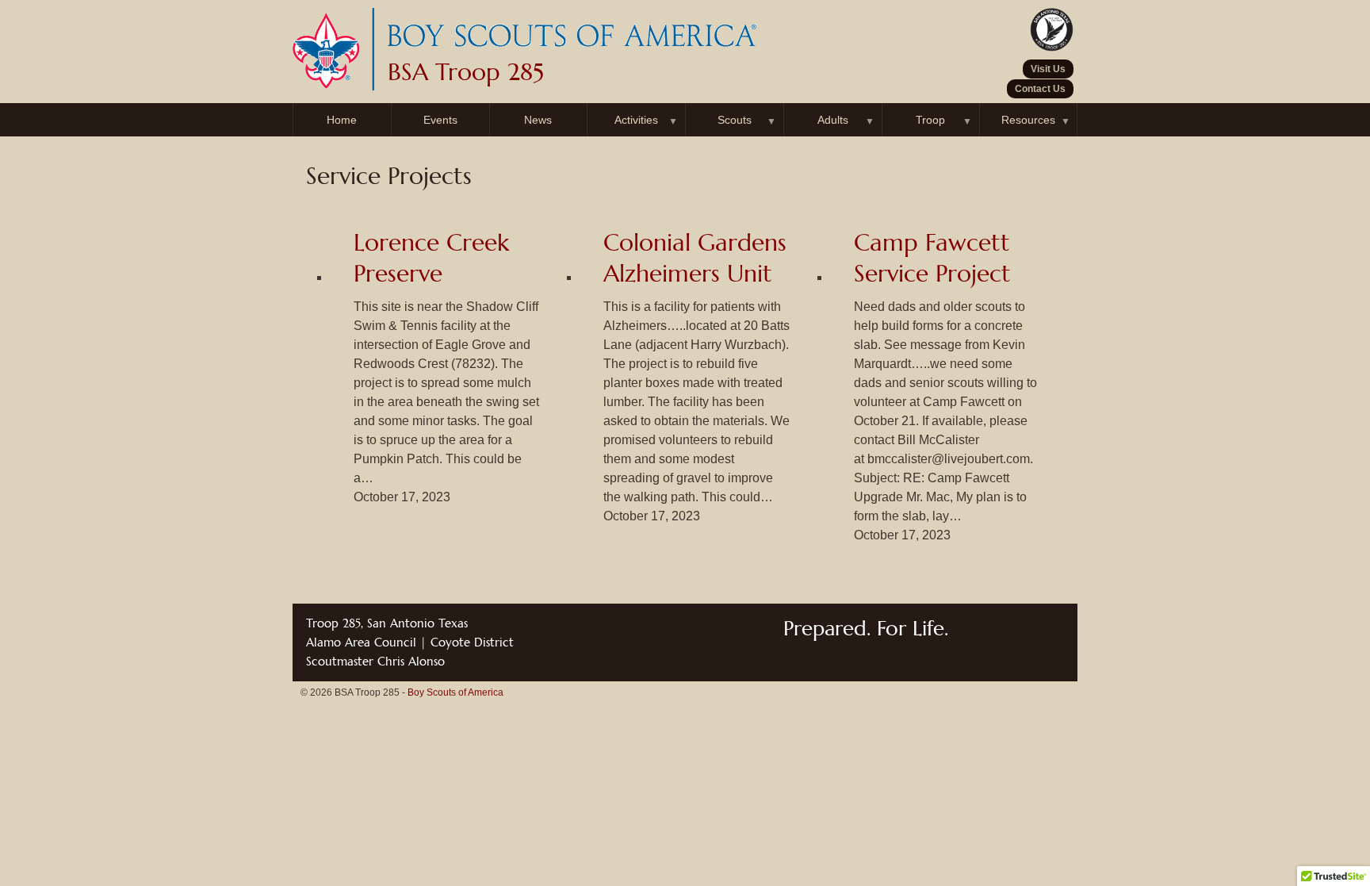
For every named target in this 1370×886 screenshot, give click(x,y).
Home (342, 119)
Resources (1028, 119)
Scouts (735, 119)
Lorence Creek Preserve (431, 258)
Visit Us (1048, 69)
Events (440, 119)
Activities (636, 119)
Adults (832, 119)
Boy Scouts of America (455, 692)
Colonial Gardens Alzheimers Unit (694, 258)
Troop (930, 119)
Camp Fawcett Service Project (932, 258)
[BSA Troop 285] (570, 49)
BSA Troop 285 (466, 72)
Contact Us (1040, 88)
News (538, 119)
